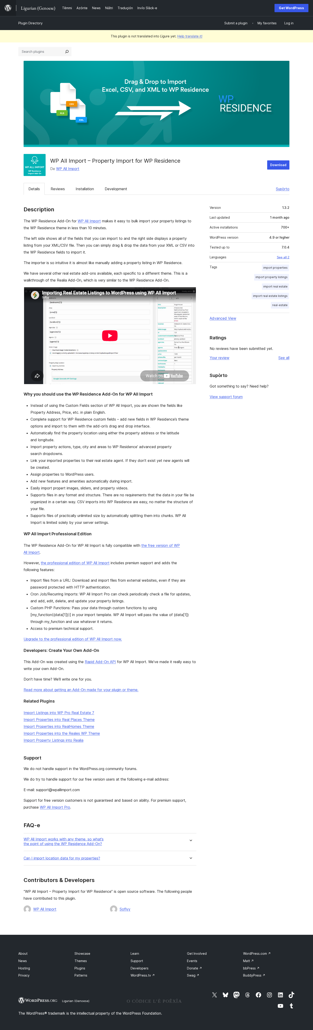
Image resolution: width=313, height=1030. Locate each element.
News (22, 961)
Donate (194, 968)
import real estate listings (270, 296)
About (22, 953)
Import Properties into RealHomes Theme (59, 726)
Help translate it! (189, 36)
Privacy (24, 975)
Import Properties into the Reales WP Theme (62, 733)
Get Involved (197, 953)
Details (34, 189)
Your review (219, 357)
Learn (135, 953)
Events (192, 961)
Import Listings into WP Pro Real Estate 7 (59, 712)
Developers (139, 968)
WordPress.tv (143, 975)
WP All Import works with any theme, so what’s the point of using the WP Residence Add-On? (64, 841)
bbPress (251, 968)
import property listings (271, 277)
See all (283, 357)
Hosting (24, 968)
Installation (85, 189)
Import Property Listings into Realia (53, 740)
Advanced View (223, 318)
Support (137, 961)
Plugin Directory (30, 23)
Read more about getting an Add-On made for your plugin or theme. (81, 689)
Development (116, 189)
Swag (193, 975)
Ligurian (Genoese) (75, 1001)
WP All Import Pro (55, 807)
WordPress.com (257, 953)
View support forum (226, 396)
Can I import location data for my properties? (62, 858)
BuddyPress (254, 975)
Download (278, 165)
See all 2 (283, 257)
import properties (275, 267)
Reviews (58, 189)
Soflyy (125, 909)
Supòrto (282, 189)
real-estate (280, 305)
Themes (80, 961)
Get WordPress (291, 8)
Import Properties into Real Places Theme (59, 719)
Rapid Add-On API (100, 661)
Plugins (79, 968)
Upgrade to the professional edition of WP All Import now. (73, 639)
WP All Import (67, 168)
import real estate (275, 286)
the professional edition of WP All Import (75, 563)
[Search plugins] (66, 51)
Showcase (82, 953)
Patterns (80, 975)
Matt (248, 961)
